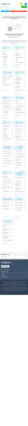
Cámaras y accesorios (17, 87)
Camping (5, 185)
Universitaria (17, 115)
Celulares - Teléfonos (7, 76)
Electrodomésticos (7, 155)
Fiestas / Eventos (6, 106)
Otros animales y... (7, 209)
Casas (16, 51)
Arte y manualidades (19, 106)
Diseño (4, 131)
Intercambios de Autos (6, 225)
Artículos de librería (19, 153)
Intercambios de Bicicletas (6, 233)
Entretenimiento (18, 162)
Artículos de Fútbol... (7, 180)
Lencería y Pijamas (19, 139)
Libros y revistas (18, 151)
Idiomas (17, 101)
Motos (4, 62)
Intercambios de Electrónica (6, 237)
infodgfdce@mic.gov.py (18, 290)
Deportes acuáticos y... (7, 188)
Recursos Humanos (7, 138)
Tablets (4, 82)
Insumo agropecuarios (18, 188)
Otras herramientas (19, 191)
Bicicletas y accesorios (5, 177)
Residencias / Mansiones (18, 54)
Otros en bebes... (18, 210)
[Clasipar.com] (6, 4)
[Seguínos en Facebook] (5, 266)
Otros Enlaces (4, 276)
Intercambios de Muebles (6, 229)
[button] (21, 4)
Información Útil (4, 271)
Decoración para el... (7, 153)
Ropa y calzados (18, 126)
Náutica (4, 53)
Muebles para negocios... (18, 184)
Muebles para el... (6, 151)
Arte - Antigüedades (19, 156)
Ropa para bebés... (19, 202)
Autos (4, 51)
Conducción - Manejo (19, 112)
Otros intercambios (7, 240)
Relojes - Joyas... (18, 128)
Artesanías (5, 158)
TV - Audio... (17, 76)
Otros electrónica (19, 90)
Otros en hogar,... (6, 163)
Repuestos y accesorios (5, 57)
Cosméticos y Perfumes (18, 136)
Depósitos (17, 65)
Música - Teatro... (19, 103)
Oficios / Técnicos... (7, 108)
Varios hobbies (18, 165)
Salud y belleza (18, 131)
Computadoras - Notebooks (18, 79)
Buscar (24, 7)
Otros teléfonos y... (7, 85)
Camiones (5, 60)
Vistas (5, 11)
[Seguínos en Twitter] (2, 266)
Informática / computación (18, 109)
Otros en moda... (18, 133)
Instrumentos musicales (18, 159)
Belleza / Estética (6, 101)
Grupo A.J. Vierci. (21, 283)
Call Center (5, 128)
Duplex (16, 60)
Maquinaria (5, 65)
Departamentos (18, 57)
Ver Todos (5, 67)
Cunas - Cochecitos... (19, 205)
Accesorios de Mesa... (7, 160)
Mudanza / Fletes (6, 103)
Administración (6, 126)
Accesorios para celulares (6, 79)
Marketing (5, 136)
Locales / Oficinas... (19, 62)
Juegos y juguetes (19, 207)
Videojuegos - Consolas (18, 83)
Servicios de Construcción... (6, 111)
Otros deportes (6, 191)
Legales (4, 133)
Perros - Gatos (6, 202)
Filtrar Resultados (18, 11)
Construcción (18, 181)
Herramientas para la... (19, 178)
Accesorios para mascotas (6, 206)
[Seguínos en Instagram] (8, 266)
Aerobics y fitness (6, 182)
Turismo (4, 115)
